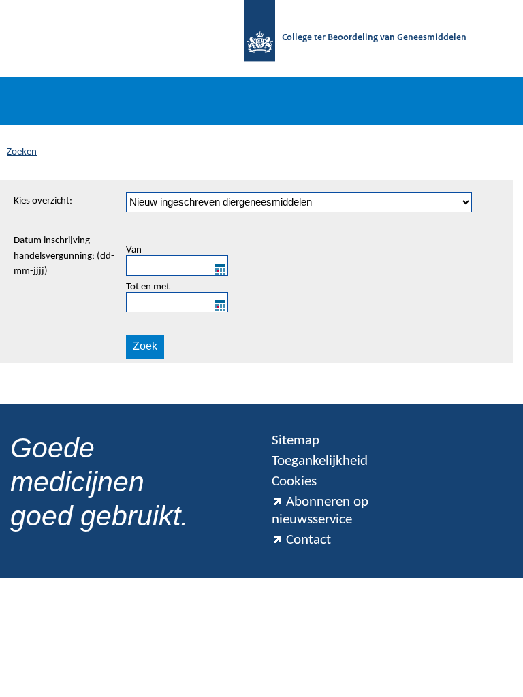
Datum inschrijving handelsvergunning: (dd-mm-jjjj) (64, 256)
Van (134, 250)
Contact (308, 540)
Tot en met (148, 287)
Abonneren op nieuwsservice (320, 511)
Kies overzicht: (43, 201)
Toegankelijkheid (320, 461)
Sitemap (295, 441)
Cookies (294, 481)
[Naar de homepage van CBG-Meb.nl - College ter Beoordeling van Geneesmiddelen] (259, 38)
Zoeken (22, 152)
